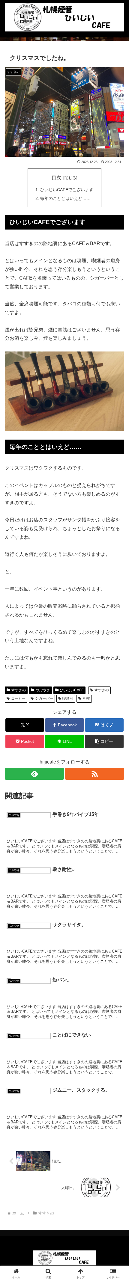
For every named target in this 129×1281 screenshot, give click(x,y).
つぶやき (43, 690)
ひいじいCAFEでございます (66, 189)
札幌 (86, 698)
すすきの (18, 690)
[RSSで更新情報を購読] (94, 774)
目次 (56, 177)
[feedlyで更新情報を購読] (34, 774)
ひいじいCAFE (72, 690)
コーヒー (18, 698)
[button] (104, 741)
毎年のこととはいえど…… (65, 198)
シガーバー (44, 698)
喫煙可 (67, 698)
